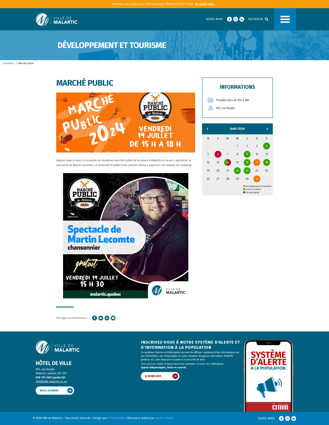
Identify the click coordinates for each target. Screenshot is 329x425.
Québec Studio (164, 418)
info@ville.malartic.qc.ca (51, 381)
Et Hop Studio (116, 418)
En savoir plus (206, 4)
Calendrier (8, 63)
